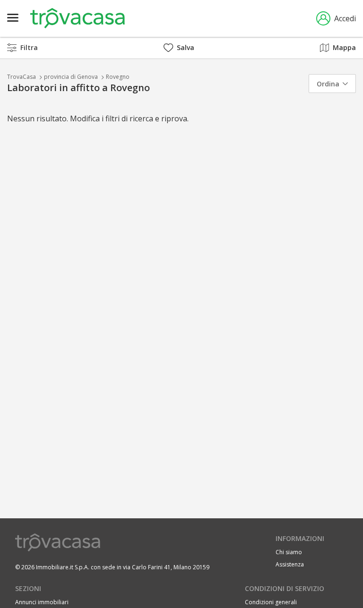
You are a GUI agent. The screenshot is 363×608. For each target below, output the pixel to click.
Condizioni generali (271, 602)
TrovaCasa (21, 77)
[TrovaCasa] (77, 18)
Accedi (345, 18)
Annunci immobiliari (42, 602)
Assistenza (290, 564)
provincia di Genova (71, 77)
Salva (185, 47)
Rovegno (118, 77)
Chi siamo (289, 552)
